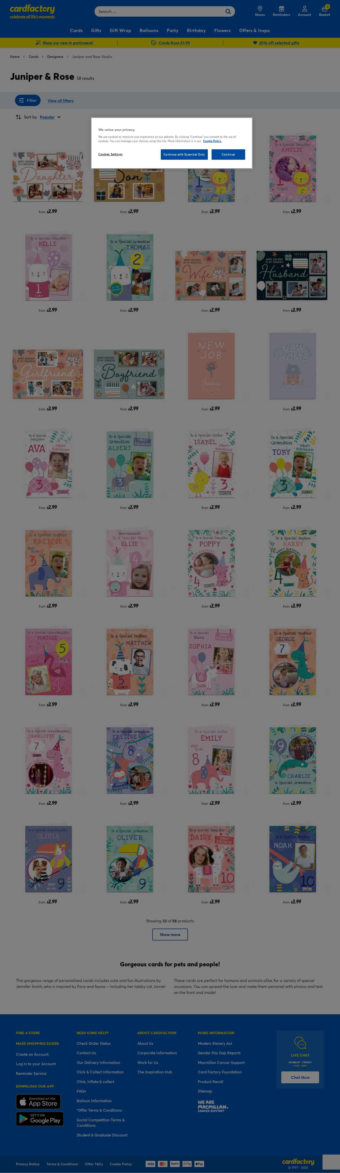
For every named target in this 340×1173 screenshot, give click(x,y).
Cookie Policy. (212, 141)
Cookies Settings (110, 154)
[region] (172, 143)
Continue (228, 154)
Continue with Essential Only (184, 154)
